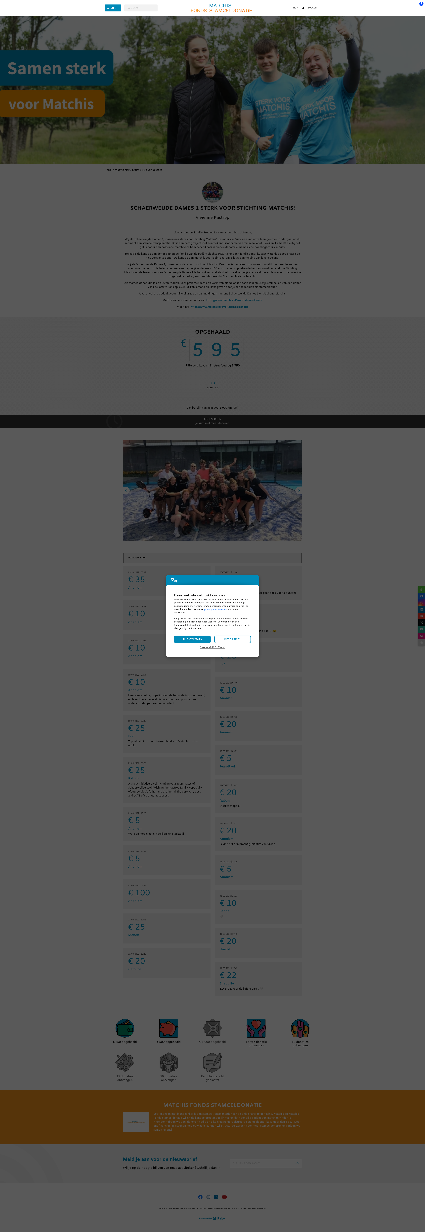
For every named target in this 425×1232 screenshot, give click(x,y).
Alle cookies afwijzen (212, 647)
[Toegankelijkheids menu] (421, 4)
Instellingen (232, 639)
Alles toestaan (192, 639)
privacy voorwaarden (215, 609)
